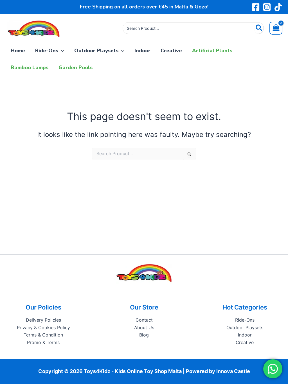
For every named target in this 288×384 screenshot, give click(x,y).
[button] (61, 50)
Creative (245, 342)
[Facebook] (255, 7)
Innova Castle (233, 371)
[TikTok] (278, 7)
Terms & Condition (43, 335)
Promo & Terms (43, 342)
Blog (144, 335)
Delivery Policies (43, 320)
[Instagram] (267, 7)
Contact (144, 320)
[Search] (259, 28)
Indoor (245, 335)
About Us (144, 327)
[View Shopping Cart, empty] (275, 28)
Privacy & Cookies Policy (43, 327)
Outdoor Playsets (244, 327)
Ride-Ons (245, 320)
